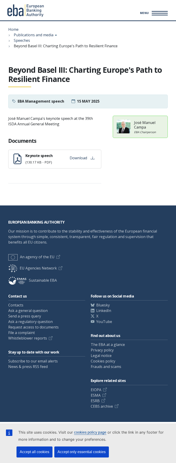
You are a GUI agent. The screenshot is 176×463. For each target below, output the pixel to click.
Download (78, 157)
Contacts (15, 305)
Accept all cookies (34, 452)
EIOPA (96, 389)
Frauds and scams (106, 366)
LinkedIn (103, 310)
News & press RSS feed (28, 366)
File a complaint (21, 332)
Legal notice (101, 355)
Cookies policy (103, 361)
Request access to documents (33, 327)
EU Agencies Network (38, 268)
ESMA (96, 395)
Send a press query (24, 316)
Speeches (22, 40)
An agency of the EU (37, 256)
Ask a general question (28, 310)
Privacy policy (102, 350)
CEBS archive (102, 406)
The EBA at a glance (108, 344)
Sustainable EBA (43, 280)
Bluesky (103, 305)
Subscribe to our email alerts (33, 361)
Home (13, 29)
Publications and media (33, 34)
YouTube (104, 321)
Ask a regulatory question (30, 321)
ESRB (95, 400)
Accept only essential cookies (82, 452)
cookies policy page (90, 432)
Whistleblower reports (27, 338)
